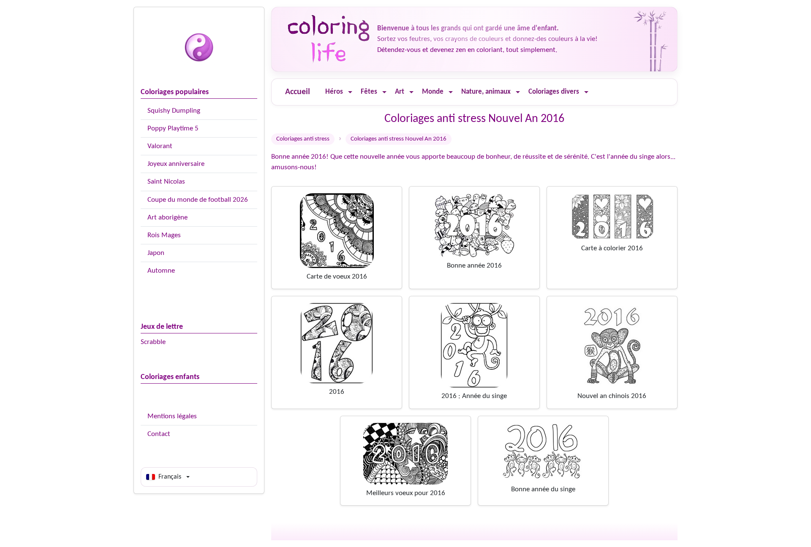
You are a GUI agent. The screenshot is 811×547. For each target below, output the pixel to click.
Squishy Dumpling (173, 110)
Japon (155, 253)
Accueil (297, 92)
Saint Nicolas (166, 181)
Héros (334, 91)
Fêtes (369, 91)
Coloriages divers (553, 91)
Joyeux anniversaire (175, 164)
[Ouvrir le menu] (350, 92)
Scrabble (153, 342)
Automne (161, 270)
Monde (433, 91)
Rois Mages (164, 235)
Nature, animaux (486, 91)
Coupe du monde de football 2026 (197, 199)
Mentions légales (172, 416)
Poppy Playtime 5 (173, 128)
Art (399, 91)
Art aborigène (167, 217)
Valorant (159, 146)
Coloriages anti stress (302, 139)
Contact (158, 434)
